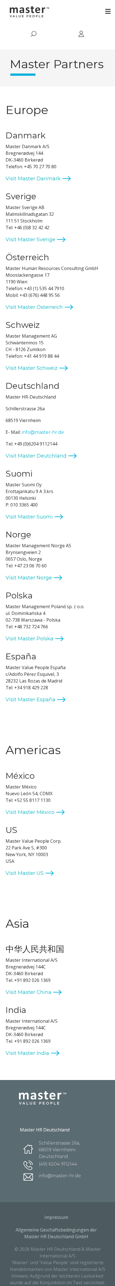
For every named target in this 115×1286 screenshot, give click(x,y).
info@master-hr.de (43, 432)
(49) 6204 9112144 (58, 1164)
